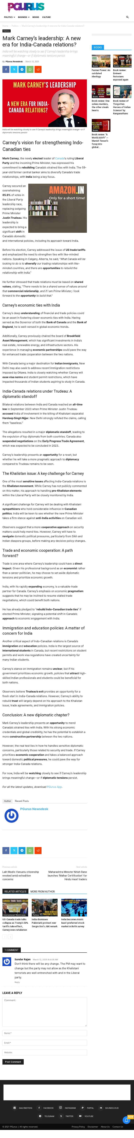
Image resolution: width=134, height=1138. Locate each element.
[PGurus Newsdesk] (11, 816)
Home (5, 25)
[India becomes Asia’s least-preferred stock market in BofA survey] (74, 907)
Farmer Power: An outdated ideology (101, 73)
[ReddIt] (38, 69)
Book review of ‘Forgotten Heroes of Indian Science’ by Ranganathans (122, 107)
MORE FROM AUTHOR (43, 891)
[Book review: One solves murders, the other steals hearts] (101, 91)
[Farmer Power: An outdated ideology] (101, 61)
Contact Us (118, 1126)
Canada (59, 158)
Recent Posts (22, 801)
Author (7, 801)
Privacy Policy (78, 1126)
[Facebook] (5, 69)
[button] (127, 17)
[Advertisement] (90, 7)
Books (35, 17)
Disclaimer (93, 1126)
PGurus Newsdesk (14, 61)
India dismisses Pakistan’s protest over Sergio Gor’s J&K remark (44, 923)
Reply (17, 982)
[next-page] (10, 937)
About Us (105, 1126)
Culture (46, 17)
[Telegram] (21, 69)
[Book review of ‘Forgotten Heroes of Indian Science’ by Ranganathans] (122, 91)
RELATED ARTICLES (15, 891)
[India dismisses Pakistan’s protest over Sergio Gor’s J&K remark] (44, 907)
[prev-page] (4, 937)
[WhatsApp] (30, 69)
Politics (8, 17)
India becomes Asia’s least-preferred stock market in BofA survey (72, 923)
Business (22, 17)
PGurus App (54, 787)
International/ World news (14, 915)
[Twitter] (13, 69)
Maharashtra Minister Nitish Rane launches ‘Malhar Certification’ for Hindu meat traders (67, 875)
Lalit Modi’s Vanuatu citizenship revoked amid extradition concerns (20, 875)
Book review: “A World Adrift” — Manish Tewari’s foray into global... (100, 140)
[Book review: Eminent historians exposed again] (122, 61)
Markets (65, 915)
